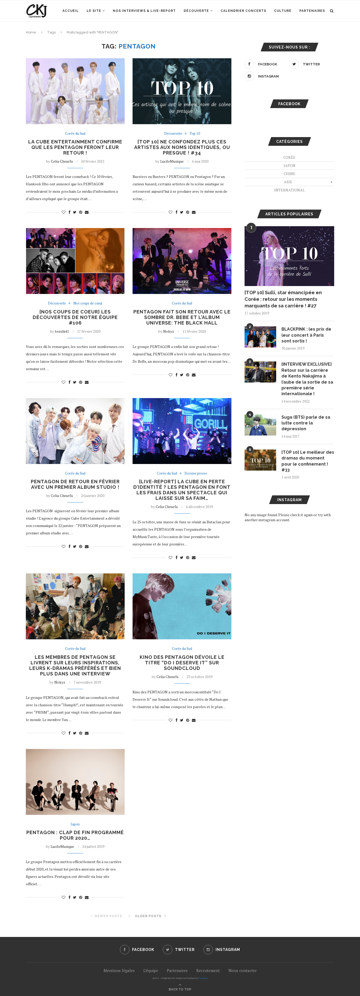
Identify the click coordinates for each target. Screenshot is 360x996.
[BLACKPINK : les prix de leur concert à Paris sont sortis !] (260, 336)
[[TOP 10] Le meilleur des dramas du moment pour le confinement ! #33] (260, 460)
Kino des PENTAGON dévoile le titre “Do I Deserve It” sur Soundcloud (182, 662)
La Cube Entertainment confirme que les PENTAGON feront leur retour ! (75, 147)
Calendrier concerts (243, 11)
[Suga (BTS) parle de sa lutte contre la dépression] (260, 425)
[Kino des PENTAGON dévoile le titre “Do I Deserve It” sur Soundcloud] (182, 606)
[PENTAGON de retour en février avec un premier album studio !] (75, 431)
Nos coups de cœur (88, 303)
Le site (94, 11)
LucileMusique (172, 161)
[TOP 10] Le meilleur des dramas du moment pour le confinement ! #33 (307, 461)
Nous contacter (242, 970)
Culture (282, 11)
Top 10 (194, 134)
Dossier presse (195, 473)
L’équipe (150, 970)
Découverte (196, 11)
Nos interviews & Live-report (144, 11)
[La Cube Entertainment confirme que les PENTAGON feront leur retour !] (75, 91)
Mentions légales (119, 970)
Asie (288, 181)
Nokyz (168, 331)
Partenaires (312, 11)
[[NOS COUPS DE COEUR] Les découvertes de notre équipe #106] (75, 261)
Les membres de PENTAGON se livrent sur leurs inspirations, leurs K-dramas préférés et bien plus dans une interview (75, 665)
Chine (289, 173)
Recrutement (208, 970)
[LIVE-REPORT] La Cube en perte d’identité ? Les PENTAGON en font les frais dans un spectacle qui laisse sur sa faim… (182, 490)
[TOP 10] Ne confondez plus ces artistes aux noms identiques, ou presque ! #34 (182, 147)
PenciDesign (203, 978)
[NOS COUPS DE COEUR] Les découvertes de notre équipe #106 (75, 317)
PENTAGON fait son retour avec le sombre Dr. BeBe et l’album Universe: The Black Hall (182, 317)
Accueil (70, 11)
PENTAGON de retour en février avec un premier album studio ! (75, 484)
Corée (289, 157)
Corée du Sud (75, 134)
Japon (75, 824)
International (289, 189)
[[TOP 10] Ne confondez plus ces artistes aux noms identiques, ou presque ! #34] (182, 91)
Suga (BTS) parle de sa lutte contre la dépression (305, 423)
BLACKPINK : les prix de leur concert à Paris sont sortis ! (306, 335)
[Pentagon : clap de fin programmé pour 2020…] (75, 782)
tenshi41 (62, 331)
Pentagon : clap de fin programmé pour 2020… (75, 835)
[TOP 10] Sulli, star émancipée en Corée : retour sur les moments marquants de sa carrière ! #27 (283, 299)
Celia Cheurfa (62, 161)
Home (31, 32)
